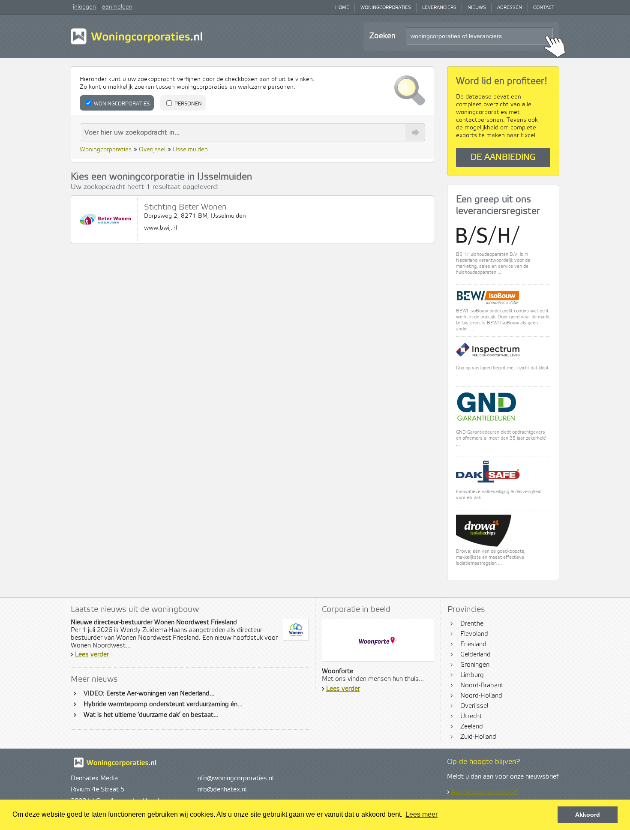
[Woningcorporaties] (137, 43)
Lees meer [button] (421, 814)
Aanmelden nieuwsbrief (484, 792)
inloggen (84, 7)
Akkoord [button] (587, 814)
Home (342, 8)
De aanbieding (503, 157)
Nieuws (477, 8)
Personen (187, 104)
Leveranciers (439, 8)
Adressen (509, 8)
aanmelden (117, 7)
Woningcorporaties (385, 8)
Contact (543, 8)
